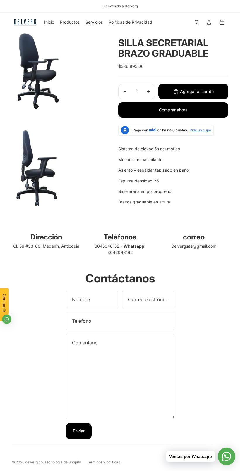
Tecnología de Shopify (62, 462)
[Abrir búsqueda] (196, 22)
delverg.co (34, 462)
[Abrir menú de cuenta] (209, 22)
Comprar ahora (173, 109)
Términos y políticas (103, 462)
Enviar (79, 430)
